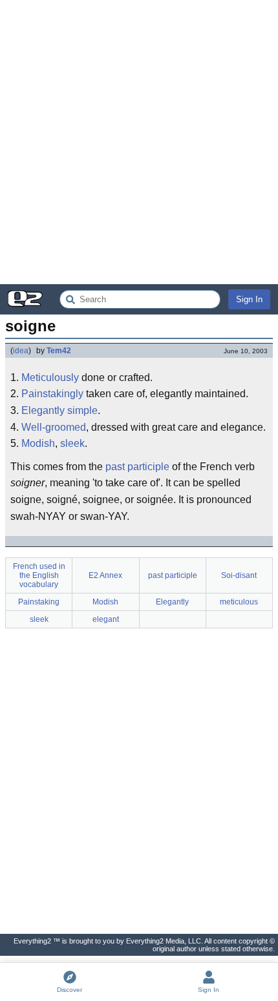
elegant (105, 619)
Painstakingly (52, 393)
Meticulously (50, 377)
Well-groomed (53, 427)
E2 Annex (105, 575)
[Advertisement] (139, 142)
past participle (137, 466)
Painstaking (38, 601)
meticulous (239, 601)
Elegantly (172, 601)
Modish (38, 443)
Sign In (249, 299)
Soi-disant (239, 575)
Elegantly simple (59, 410)
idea (20, 350)
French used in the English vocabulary (39, 575)
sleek (72, 443)
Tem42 (59, 350)
